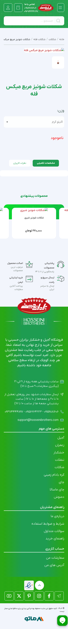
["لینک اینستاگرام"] (39, 595)
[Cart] (18, 7)
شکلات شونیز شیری (34, 217)
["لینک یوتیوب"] (9, 595)
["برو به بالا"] (39, 585)
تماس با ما (30, 6)
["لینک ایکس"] (19, 595)
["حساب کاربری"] (8, 7)
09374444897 (31, 11)
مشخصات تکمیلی (46, 163)
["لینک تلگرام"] (59, 595)
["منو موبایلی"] (60, 7)
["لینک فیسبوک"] (49, 595)
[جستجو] (59, 20)
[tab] (46, 163)
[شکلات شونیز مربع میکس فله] (58, 62)
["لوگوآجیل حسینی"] (45, 7)
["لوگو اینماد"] (29, 585)
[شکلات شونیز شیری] (34, 210)
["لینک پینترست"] (29, 595)
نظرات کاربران (19, 163)
